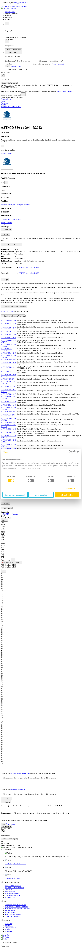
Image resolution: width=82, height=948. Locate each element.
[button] (4, 520)
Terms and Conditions (12, 916)
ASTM (3, 105)
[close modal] (7, 41)
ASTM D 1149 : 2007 (8, 386)
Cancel (8, 49)
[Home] (8, 8)
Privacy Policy (10, 912)
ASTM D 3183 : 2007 (8, 394)
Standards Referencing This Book (14, 316)
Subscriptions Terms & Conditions (16, 907)
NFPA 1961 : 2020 (7, 311)
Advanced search (6, 99)
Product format (6, 560)
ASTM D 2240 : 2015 (8, 422)
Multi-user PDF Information (14, 888)
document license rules (18, 790)
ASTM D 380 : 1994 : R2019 (11, 219)
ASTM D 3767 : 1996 (8, 448)
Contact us (8, 890)
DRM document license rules (20, 773)
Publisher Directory (11, 897)
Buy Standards (10, 12)
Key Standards (10, 891)
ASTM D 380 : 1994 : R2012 (11, 107)
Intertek (7, 929)
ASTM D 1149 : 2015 (8, 371)
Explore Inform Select (64, 91)
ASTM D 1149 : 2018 (8, 402)
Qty (2, 569)
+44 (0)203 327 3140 (21, 3)
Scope (5, 279)
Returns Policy (10, 910)
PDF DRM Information (13, 886)
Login (7, 66)
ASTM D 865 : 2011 (8, 415)
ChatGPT (6, 514)
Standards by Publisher (13, 895)
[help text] (2, 146)
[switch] (31, 480)
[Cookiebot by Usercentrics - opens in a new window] (70, 452)
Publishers (4, 103)
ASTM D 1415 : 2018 (8, 353)
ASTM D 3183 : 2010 (8, 328)
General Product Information (12, 245)
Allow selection (41, 495)
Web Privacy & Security (13, 914)
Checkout (7, 802)
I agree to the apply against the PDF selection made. (28, 773)
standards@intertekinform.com (15, 864)
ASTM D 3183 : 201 (8, 367)
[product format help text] (13, 559)
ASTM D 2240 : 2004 (8, 359)
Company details (10, 927)
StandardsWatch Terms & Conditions (17, 909)
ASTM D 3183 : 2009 (8, 363)
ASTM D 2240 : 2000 (8, 320)
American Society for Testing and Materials (15, 205)
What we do (9, 926)
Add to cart (7, 229)
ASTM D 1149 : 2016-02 (6, 350)
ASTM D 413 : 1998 (8, 379)
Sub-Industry (7, 508)
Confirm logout (16, 49)
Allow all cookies (67, 495)
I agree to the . (13, 790)
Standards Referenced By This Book (14, 307)
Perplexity (14, 514)
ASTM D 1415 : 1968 (8, 405)
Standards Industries (12, 893)
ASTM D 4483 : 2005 (8, 432)
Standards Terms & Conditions (15, 905)
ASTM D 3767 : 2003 (8, 331)
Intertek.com (22, 6)
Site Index (8, 931)
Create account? (15, 66)
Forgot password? (58, 64)
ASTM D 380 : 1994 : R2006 (29, 273)
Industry (6, 503)
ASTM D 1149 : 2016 (8, 324)
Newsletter (8, 924)
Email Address (30, 61)
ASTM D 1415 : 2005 (8, 338)
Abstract (6, 234)
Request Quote (6, 826)
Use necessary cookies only (15, 495)
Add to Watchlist (6, 153)
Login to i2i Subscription (9, 6)
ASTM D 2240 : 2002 (8, 411)
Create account (11, 824)
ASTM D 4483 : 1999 (8, 334)
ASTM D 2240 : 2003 (8, 429)
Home (3, 101)
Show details (70, 488)
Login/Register (12, 53)
